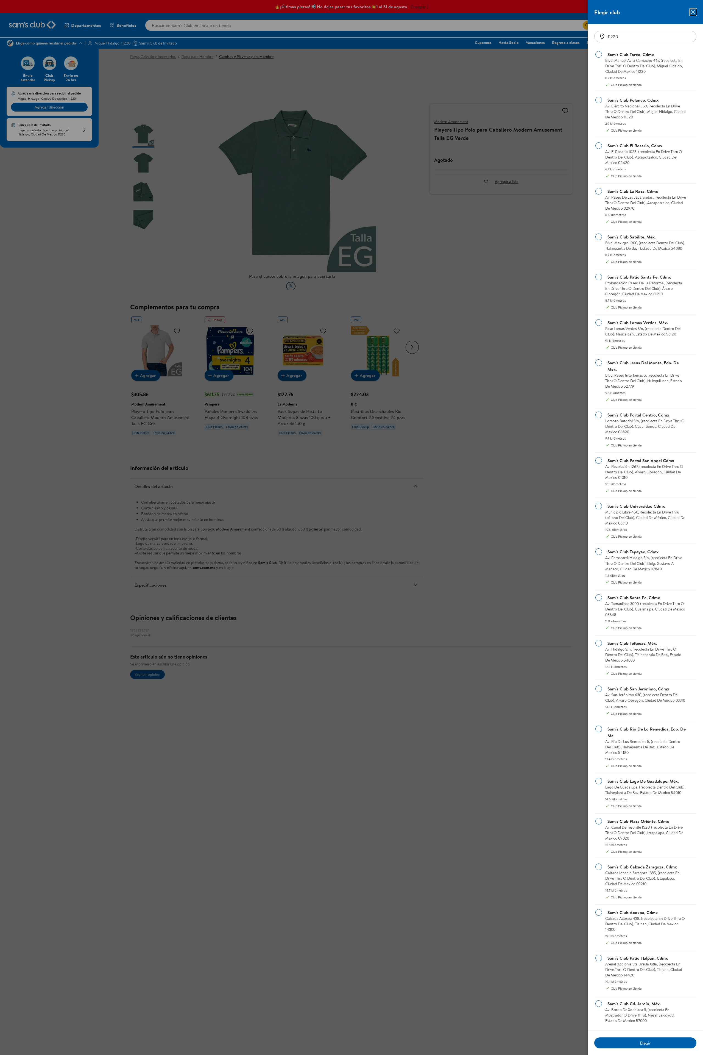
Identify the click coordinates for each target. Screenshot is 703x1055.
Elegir (645, 1043)
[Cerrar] (693, 12)
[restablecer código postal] (602, 36)
